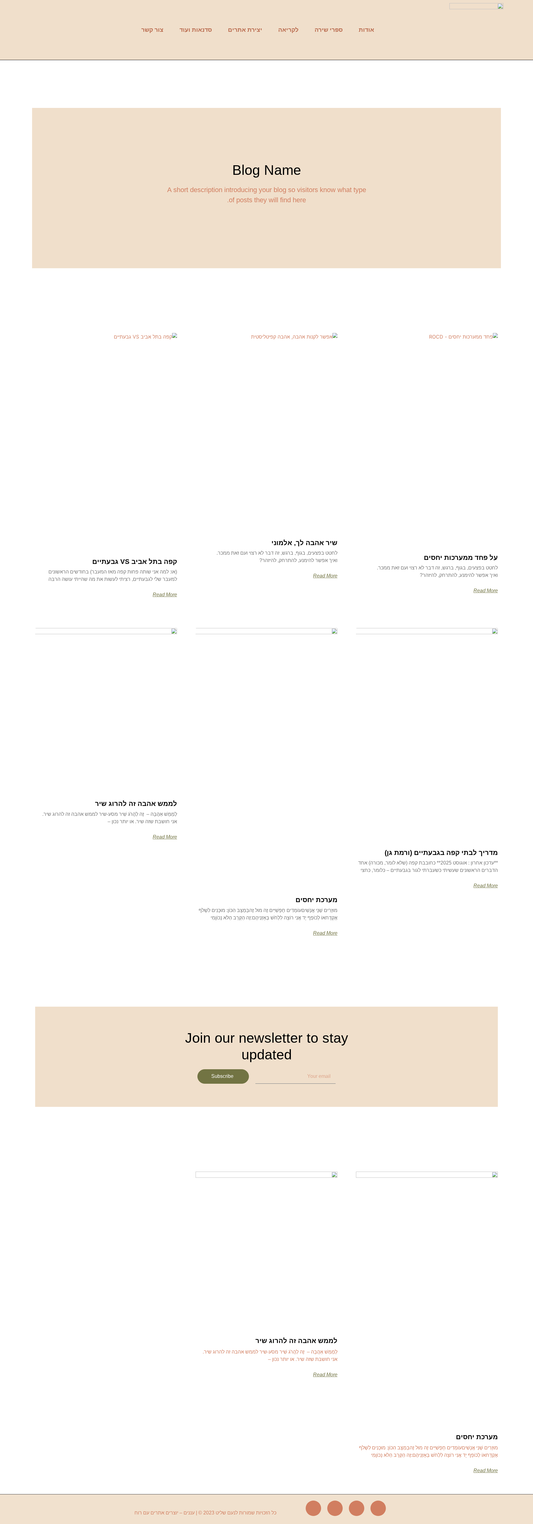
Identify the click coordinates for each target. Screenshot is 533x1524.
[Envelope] (335, 1508)
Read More (485, 590)
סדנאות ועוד (196, 30)
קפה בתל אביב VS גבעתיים (134, 561)
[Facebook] (378, 1508)
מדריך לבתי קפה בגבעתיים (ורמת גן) (441, 852)
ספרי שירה (329, 30)
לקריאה (288, 30)
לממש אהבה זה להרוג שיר (136, 803)
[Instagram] (356, 1508)
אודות (366, 30)
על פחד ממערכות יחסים (461, 557)
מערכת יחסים (316, 900)
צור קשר (152, 30)
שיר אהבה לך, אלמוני (304, 543)
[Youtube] (313, 1508)
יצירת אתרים (245, 30)
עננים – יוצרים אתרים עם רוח (164, 1512)
